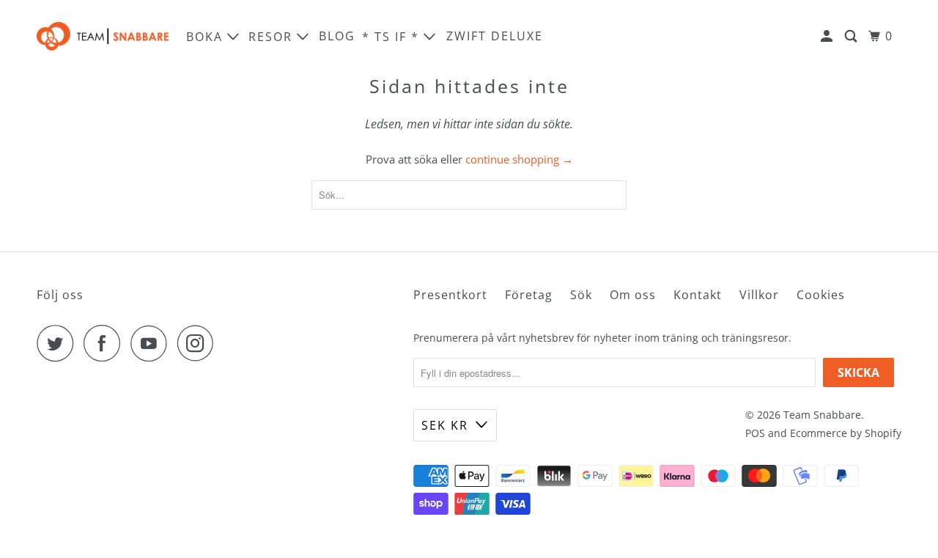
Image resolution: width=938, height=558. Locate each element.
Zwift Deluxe (494, 36)
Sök (581, 295)
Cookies (821, 295)
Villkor (759, 295)
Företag (529, 295)
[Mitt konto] (828, 36)
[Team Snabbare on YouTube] (152, 343)
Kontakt (697, 295)
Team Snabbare (822, 415)
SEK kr (444, 425)
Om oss (633, 295)
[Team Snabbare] (103, 36)
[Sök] (852, 36)
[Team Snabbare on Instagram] (199, 343)
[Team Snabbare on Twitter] (59, 343)
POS (755, 433)
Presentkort (450, 295)
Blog (337, 36)
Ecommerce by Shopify (845, 433)
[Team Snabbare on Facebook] (106, 343)
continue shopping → (519, 159)
